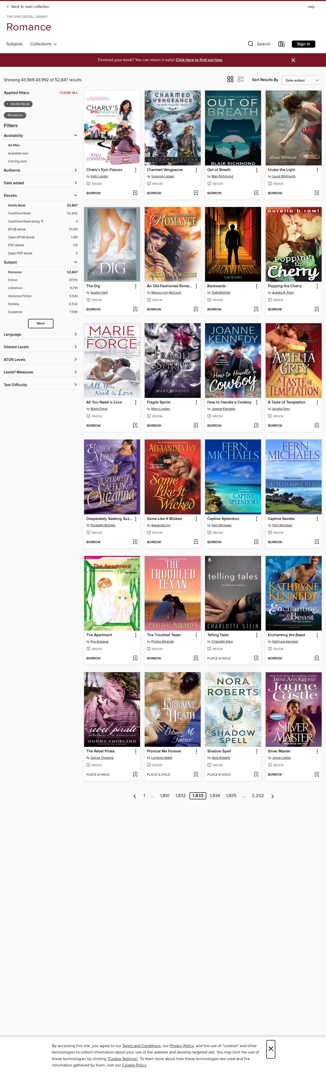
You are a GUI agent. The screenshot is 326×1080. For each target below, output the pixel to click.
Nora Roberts (221, 758)
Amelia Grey (281, 409)
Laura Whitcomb (283, 176)
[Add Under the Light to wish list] (317, 193)
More (41, 323)
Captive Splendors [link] (223, 519)
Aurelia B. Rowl (283, 293)
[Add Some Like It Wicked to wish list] (196, 542)
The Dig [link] (93, 286)
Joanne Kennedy (223, 409)
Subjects (14, 44)
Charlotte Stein (222, 642)
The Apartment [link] (99, 635)
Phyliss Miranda (162, 642)
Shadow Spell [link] (219, 751)
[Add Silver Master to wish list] (317, 775)
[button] (258, 45)
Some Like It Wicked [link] (164, 519)
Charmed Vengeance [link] (165, 170)
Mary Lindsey (160, 409)
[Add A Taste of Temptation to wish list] (317, 426)
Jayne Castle (281, 758)
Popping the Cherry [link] (285, 286)
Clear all (69, 92)
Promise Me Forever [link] (164, 751)
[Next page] (273, 796)
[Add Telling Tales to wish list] (256, 658)
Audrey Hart (99, 293)
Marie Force (99, 409)
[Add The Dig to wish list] (135, 309)
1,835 (231, 796)
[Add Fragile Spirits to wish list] (196, 426)
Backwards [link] (216, 286)
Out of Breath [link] (219, 170)
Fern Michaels (222, 525)
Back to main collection (29, 7)
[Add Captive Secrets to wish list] (317, 542)
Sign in (303, 44)
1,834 (215, 796)
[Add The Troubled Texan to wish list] (196, 658)
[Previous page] (135, 796)
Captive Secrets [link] (281, 519)
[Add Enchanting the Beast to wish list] (317, 658)
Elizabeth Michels (103, 525)
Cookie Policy (134, 1065)
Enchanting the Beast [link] (286, 635)
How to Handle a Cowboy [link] (229, 402)
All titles (14, 145)
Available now (18, 153)
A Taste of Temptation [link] (287, 402)
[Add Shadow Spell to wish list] (256, 775)
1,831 (164, 796)
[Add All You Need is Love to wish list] (135, 426)
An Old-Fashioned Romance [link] (170, 286)
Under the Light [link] (281, 170)
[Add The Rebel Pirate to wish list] (135, 775)
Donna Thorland (102, 758)
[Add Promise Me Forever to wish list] (196, 775)
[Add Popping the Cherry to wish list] (317, 309)
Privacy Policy (182, 1045)
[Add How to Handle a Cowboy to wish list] (256, 426)
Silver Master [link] (279, 751)
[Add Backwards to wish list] (256, 309)
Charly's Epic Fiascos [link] (104, 170)
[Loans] (281, 45)
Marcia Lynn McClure (166, 293)
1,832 (180, 796)
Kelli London (99, 176)
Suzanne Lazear (162, 176)
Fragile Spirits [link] (159, 402)
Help (311, 7)
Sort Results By (265, 79)
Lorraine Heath (161, 758)
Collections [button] (41, 44)
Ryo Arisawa (99, 642)
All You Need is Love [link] (104, 402)
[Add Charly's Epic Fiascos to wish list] (135, 193)
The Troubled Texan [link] (164, 635)
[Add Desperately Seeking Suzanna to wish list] (135, 542)
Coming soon (17, 161)
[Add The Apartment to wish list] (135, 658)
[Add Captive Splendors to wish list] (256, 542)
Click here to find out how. (199, 60)
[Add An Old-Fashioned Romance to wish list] (196, 309)
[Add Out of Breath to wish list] (256, 193)
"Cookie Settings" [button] (122, 1058)
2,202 (258, 796)
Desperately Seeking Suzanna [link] (109, 519)
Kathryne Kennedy (285, 642)
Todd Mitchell (221, 293)
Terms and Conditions (141, 1045)
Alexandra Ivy (160, 525)
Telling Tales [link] (218, 635)
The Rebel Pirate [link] (100, 751)
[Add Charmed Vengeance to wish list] (196, 193)
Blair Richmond (222, 176)
